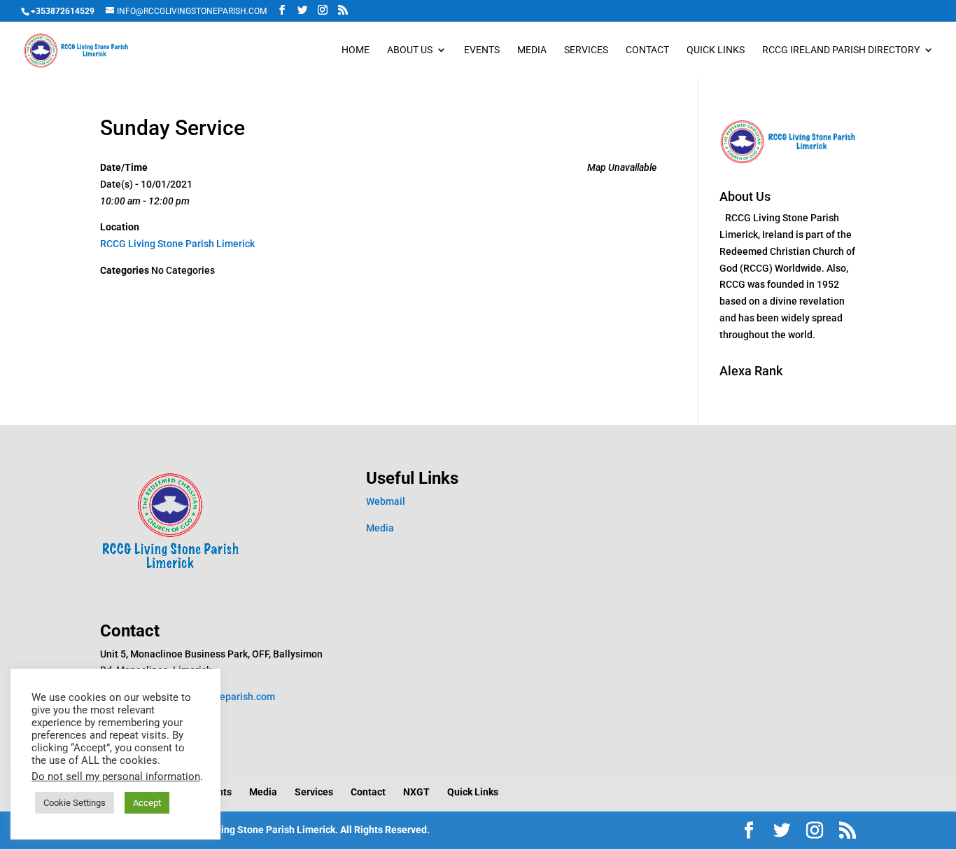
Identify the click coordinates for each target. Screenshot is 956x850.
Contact (647, 50)
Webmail (385, 501)
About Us (410, 50)
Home (356, 50)
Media (532, 50)
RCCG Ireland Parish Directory (841, 50)
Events (482, 50)
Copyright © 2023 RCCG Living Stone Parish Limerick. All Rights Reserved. (265, 829)
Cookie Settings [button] (74, 802)
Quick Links (716, 50)
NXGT (416, 791)
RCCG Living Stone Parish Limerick (177, 243)
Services (586, 50)
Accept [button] (147, 802)
